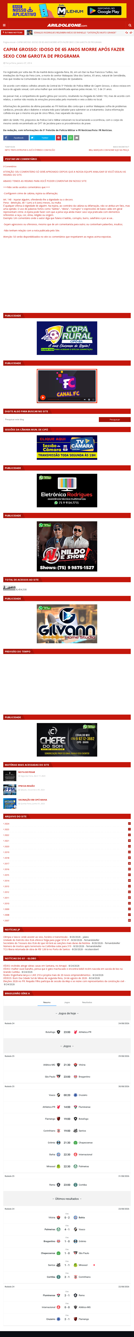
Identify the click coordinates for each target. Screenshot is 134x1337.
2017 (67, 863)
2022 (67, 835)
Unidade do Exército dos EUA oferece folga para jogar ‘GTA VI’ (36, 940)
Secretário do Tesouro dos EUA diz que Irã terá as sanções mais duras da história (46, 943)
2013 (67, 886)
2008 (67, 914)
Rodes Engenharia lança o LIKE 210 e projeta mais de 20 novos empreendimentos (47, 975)
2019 (67, 852)
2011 (67, 897)
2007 (67, 920)
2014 (67, 880)
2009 (67, 909)
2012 (67, 892)
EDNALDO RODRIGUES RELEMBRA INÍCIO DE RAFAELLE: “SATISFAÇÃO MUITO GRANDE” (75, 32)
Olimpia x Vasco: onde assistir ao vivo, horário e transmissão (35, 936)
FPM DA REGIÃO (26, 785)
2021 (67, 840)
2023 (67, 829)
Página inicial (9, 42)
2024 (67, 823)
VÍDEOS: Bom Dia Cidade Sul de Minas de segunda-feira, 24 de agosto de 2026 (45, 978)
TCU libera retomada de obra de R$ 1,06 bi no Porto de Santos (36, 949)
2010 (67, 903)
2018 (67, 857)
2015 (67, 874)
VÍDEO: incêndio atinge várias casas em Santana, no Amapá (35, 965)
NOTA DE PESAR (26, 772)
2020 (67, 846)
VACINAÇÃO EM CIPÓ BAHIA (32, 799)
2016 (67, 869)
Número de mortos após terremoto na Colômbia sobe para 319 (37, 946)
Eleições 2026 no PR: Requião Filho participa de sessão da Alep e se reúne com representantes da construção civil (63, 981)
